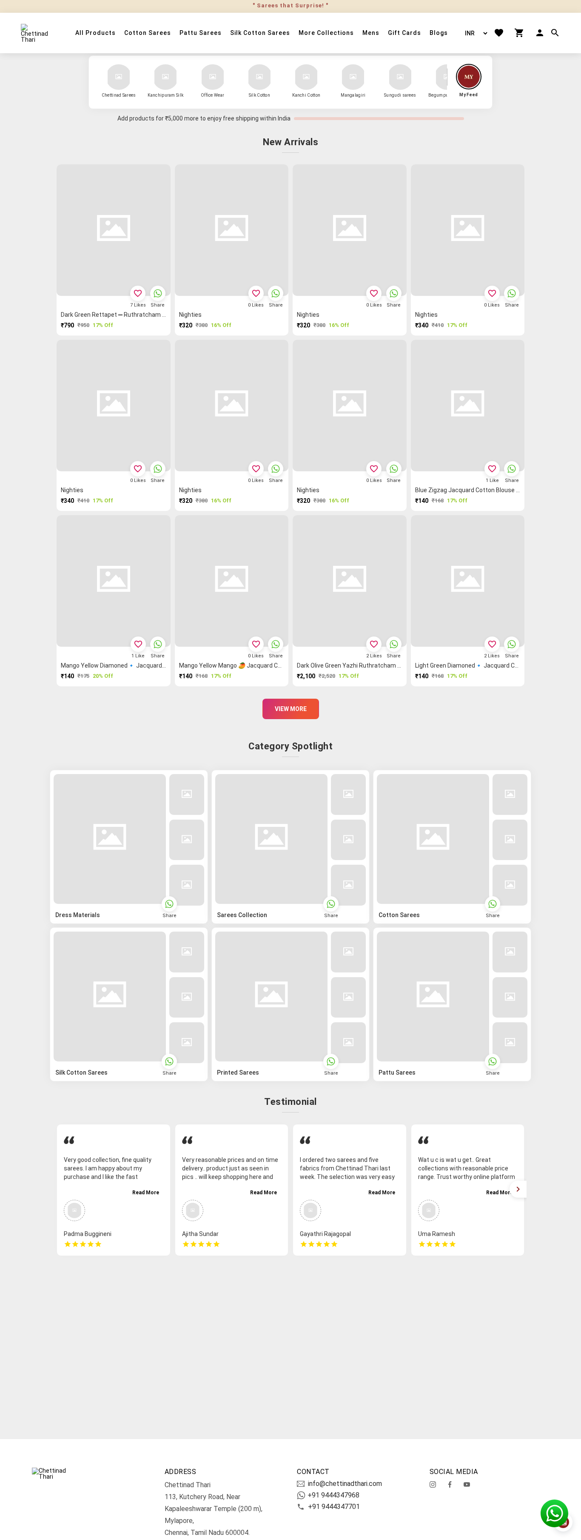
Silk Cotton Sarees (260, 33)
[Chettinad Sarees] (118, 77)
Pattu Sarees (200, 33)
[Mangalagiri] (353, 77)
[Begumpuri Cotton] (447, 77)
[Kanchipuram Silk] (165, 77)
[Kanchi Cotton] (306, 77)
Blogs (439, 33)
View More (291, 708)
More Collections (326, 33)
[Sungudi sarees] (400, 77)
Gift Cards (404, 33)
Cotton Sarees (147, 33)
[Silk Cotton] (259, 77)
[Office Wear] (212, 77)
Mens (370, 33)
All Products (95, 33)
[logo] (37, 33)
